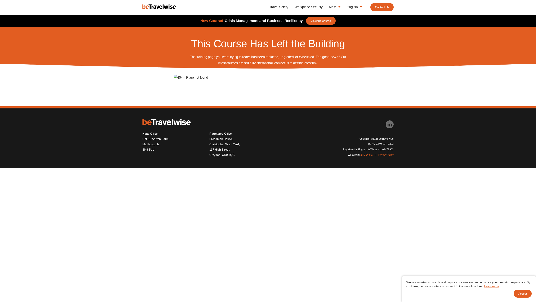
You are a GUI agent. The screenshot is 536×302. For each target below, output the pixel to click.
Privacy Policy (386, 154)
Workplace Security (309, 7)
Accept (522, 293)
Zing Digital (367, 154)
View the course (321, 20)
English (352, 7)
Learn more (491, 286)
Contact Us (382, 7)
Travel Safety (278, 7)
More (332, 7)
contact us (281, 63)
